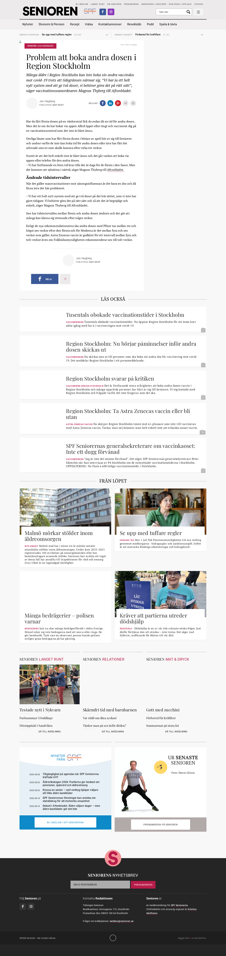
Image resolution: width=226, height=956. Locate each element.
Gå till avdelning (49, 731)
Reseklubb (134, 24)
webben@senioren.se (122, 921)
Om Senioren (114, 4)
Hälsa (89, 24)
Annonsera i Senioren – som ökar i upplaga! (166, 4)
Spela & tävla (168, 24)
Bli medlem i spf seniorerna (65, 822)
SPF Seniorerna (179, 905)
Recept (74, 24)
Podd (150, 24)
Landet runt (98, 4)
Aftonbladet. (115, 170)
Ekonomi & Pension (51, 24)
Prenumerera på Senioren (160, 824)
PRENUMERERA (131, 4)
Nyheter (27, 24)
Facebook (102, 12)
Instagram (111, 12)
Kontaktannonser (110, 24)
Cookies (198, 4)
